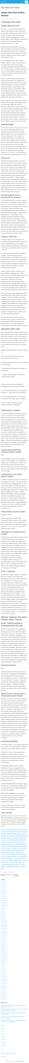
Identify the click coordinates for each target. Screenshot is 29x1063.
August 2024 (3, 935)
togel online (3, 1045)
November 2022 (4, 982)
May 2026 (3, 887)
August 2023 (3, 962)
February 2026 (4, 893)
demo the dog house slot (13, 848)
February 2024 (4, 948)
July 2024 (3, 937)
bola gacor (3, 1036)
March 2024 (3, 946)
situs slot (3, 1025)
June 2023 (3, 966)
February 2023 (4, 976)
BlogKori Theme (21, 1061)
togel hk (2, 1034)
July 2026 (3, 882)
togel (2, 1031)
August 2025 (3, 907)
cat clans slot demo (6, 842)
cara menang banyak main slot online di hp (15, 840)
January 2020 (3, 998)
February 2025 (4, 921)
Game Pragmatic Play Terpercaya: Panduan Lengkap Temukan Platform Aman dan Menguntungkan (13, 1021)
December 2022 (4, 980)
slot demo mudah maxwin (15, 860)
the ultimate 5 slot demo (12, 866)
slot (2, 1048)
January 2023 (3, 978)
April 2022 (3, 992)
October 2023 (3, 957)
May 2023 (3, 969)
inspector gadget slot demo (8, 852)
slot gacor (3, 1028)
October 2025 (3, 903)
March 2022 (3, 994)
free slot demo (7, 850)
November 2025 (4, 900)
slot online (3, 1039)
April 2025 (3, 916)
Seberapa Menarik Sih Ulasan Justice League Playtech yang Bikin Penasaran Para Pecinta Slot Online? (14, 1009)
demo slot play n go (10, 844)
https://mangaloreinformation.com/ (8, 1053)
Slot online (3, 1056)
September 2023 (4, 960)
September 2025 (4, 905)
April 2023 (3, 971)
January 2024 (3, 951)
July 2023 (3, 964)
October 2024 (3, 930)
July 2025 (3, 909)
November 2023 (4, 955)
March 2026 (3, 891)
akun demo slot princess (15, 831)
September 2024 (4, 932)
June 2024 (3, 939)
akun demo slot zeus (16, 833)
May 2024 (3, 941)
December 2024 (4, 925)
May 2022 (3, 989)
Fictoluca (3, 1)
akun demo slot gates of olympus (15, 829)
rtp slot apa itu (21, 856)
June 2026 (3, 884)
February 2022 (4, 996)
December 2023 (4, 953)
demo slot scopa (11, 846)
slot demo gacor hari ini (20, 858)
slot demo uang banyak (16, 862)
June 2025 (3, 912)
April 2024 (3, 944)
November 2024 (4, 928)
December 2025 (4, 898)
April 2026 (3, 889)
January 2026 (3, 896)
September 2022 (4, 987)
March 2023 (3, 973)
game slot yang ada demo (18, 850)
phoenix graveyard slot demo (12, 854)
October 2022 (3, 985)
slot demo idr (4, 860)
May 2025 (3, 914)
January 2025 (3, 923)
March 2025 (3, 918)
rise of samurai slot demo (10, 856)
